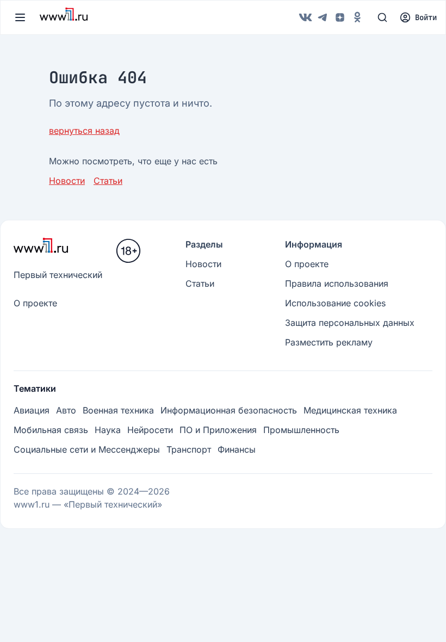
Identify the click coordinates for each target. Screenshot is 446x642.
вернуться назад (84, 130)
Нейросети (150, 429)
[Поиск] (382, 17)
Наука (108, 429)
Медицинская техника (350, 410)
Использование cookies (335, 303)
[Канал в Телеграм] (322, 17)
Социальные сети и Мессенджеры (87, 449)
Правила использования (336, 283)
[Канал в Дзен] (340, 17)
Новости (67, 180)
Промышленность (301, 429)
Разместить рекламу (329, 342)
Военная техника (118, 410)
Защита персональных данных (349, 322)
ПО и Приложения (218, 429)
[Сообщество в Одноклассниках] (357, 17)
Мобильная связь (51, 429)
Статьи (108, 180)
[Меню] (20, 17)
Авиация (31, 410)
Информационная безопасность (228, 410)
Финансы (237, 449)
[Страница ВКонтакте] (305, 17)
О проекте (35, 303)
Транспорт (188, 449)
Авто (66, 410)
